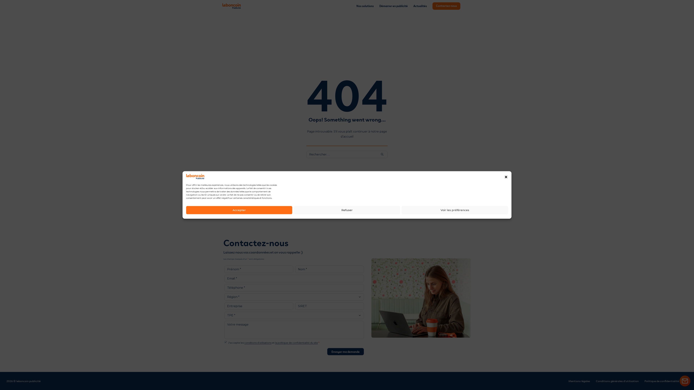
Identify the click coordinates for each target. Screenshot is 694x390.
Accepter (239, 210)
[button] (506, 177)
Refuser (347, 210)
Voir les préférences (455, 210)
